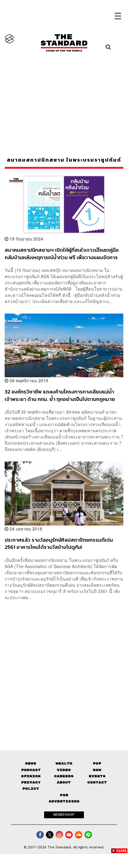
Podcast (31, 770)
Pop (97, 763)
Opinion (31, 776)
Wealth (64, 763)
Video (64, 770)
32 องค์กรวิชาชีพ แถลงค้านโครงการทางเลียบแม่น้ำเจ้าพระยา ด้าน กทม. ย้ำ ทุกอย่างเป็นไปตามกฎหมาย (60, 395)
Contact (97, 782)
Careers (64, 776)
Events (97, 776)
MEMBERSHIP (64, 814)
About (64, 782)
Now (97, 770)
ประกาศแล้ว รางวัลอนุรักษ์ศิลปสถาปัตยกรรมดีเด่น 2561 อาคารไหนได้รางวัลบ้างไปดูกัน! (59, 543)
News (30, 763)
